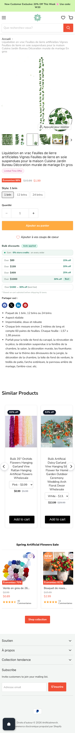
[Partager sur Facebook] (4, 305)
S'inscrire (57, 687)
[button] (7, 139)
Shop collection (37, 619)
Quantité (6, 205)
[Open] (9, 724)
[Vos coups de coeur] (63, 17)
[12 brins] (22, 199)
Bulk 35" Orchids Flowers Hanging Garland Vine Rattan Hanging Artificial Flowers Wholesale (21, 468)
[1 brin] (8, 199)
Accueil (6, 39)
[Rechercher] (68, 28)
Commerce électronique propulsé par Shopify (37, 726)
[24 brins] (38, 199)
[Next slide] (71, 139)
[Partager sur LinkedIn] (18, 305)
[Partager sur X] (11, 305)
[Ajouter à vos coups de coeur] (30, 556)
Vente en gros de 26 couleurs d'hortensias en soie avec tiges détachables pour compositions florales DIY (18, 588)
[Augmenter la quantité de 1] (33, 213)
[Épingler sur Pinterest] (25, 305)
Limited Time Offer (13, 170)
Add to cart (22, 519)
